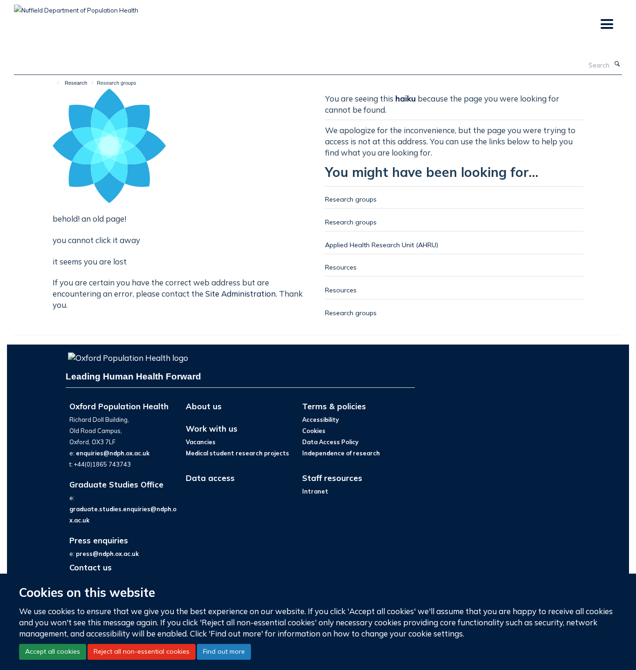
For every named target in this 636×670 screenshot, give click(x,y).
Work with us (211, 428)
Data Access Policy (330, 442)
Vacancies (201, 442)
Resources (341, 267)
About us (204, 406)
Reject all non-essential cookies (141, 651)
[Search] (617, 64)
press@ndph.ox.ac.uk (107, 553)
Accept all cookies (52, 651)
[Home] (54, 83)
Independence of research (341, 453)
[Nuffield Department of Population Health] (76, 7)
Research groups (351, 199)
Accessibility (320, 419)
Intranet (315, 491)
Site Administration (240, 293)
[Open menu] (606, 24)
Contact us (90, 567)
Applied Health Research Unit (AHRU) (381, 245)
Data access (210, 478)
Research (76, 83)
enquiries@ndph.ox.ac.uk (112, 453)
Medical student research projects (237, 453)
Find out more (224, 651)
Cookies (313, 430)
